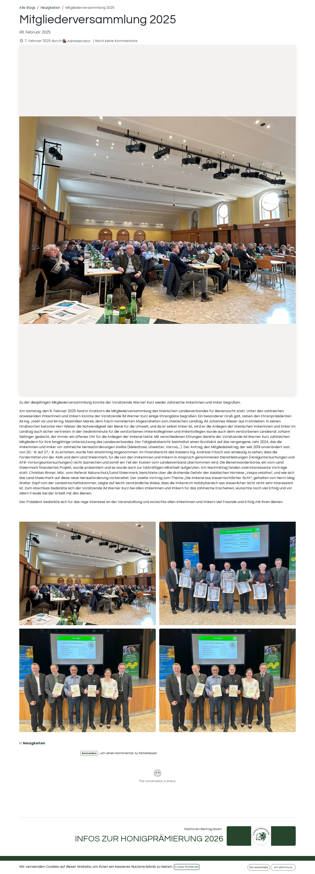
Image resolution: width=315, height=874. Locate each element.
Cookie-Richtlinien (187, 867)
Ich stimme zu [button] (283, 867)
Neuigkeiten (50, 7)
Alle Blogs (27, 7)
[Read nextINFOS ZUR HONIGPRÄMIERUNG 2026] (261, 836)
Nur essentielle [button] (258, 867)
